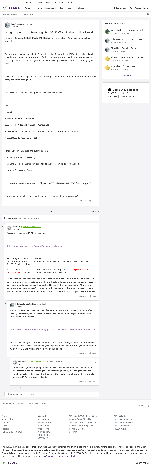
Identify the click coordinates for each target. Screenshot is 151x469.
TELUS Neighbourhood (9, 14)
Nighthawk (16, 227)
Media (4, 425)
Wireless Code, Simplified (81, 425)
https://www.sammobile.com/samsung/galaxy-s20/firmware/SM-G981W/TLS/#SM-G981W (52, 329)
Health (48, 2)
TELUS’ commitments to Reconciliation (58, 456)
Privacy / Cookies (77, 429)
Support (42, 416)
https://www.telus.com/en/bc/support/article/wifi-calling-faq (34, 246)
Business (38, 2)
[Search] (131, 8)
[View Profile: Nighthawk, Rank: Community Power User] (9, 228)
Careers (5, 422)
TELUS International (123, 419)
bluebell (123, 51)
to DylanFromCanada (54, 361)
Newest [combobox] (95, 211)
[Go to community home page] (11, 8)
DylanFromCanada (17, 24)
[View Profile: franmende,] (107, 67)
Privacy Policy (34, 403)
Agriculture (59, 2)
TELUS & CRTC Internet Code (83, 416)
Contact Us (43, 419)
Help (44, 403)
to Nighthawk (41, 304)
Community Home (8, 403)
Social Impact (72, 2)
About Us (6, 416)
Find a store (43, 425)
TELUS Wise (120, 429)
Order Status (44, 435)
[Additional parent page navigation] (19, 14)
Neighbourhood (45, 422)
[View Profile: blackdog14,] (107, 31)
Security (73, 432)
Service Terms (44, 432)
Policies (5, 429)
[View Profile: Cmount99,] (107, 58)
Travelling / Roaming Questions (125, 48)
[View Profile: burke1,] (107, 40)
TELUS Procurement (123, 422)
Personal (28, 2)
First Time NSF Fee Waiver (123, 66)
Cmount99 (124, 60)
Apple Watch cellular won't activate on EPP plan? (127, 30)
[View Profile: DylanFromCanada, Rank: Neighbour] (7, 25)
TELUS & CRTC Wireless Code (83, 422)
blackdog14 (125, 33)
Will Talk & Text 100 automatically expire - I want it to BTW (126, 39)
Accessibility (7, 419)
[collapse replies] (2, 226)
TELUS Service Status (12, 432)
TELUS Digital (120, 416)
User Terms (43, 429)
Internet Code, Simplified (80, 419)
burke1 (124, 42)
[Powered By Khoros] (144, 404)
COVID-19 (43, 438)
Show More (19, 388)
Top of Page (22, 403)
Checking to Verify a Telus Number (127, 57)
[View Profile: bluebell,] (107, 49)
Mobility (25, 14)
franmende (124, 69)
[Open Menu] (147, 14)
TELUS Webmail (121, 425)
